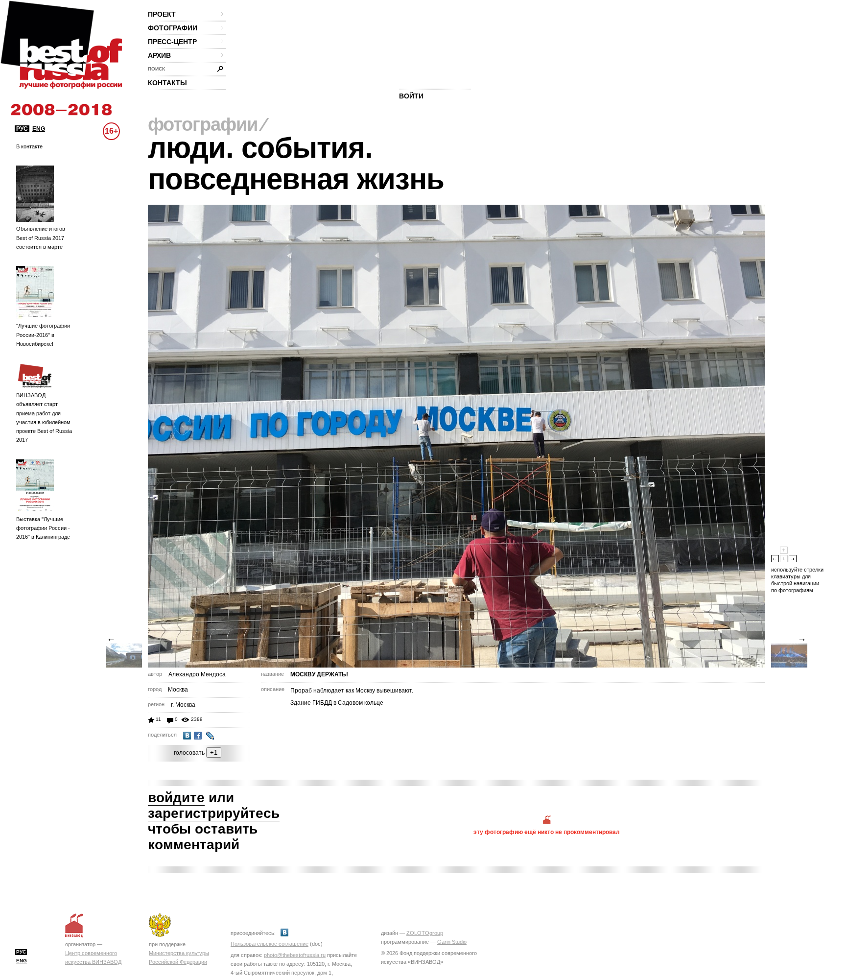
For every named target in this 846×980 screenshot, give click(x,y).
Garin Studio (452, 942)
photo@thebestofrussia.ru (295, 955)
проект (162, 14)
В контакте (29, 146)
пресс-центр (172, 42)
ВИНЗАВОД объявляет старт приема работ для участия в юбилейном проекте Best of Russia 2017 (44, 417)
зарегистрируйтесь (214, 813)
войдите (176, 797)
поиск (156, 69)
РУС (22, 128)
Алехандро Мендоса (197, 674)
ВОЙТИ (411, 96)
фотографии (172, 28)
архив (159, 55)
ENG (38, 128)
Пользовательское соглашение (269, 944)
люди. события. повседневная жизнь (296, 163)
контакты (167, 83)
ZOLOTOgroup (424, 933)
